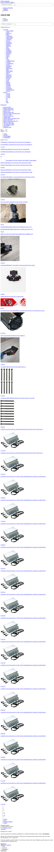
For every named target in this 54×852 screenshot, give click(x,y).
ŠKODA (8, 82)
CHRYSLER (9, 38)
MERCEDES (9, 68)
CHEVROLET (9, 37)
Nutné (3, 846)
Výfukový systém (8, 116)
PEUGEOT (8, 74)
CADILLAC (9, 35)
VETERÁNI (9, 88)
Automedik (3, 829)
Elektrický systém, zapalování (11, 113)
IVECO (8, 56)
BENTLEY (8, 33)
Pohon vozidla (7, 119)
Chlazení (6, 117)
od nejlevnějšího (7, 136)
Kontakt (5, 823)
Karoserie (7, 107)
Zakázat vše (3, 843)
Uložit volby (3, 850)
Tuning (6, 126)
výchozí (5, 133)
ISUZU (8, 54)
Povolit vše (8, 845)
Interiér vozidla (8, 108)
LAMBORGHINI (10, 61)
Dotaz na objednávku (5, 2)
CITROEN (8, 39)
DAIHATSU (9, 43)
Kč (6, 129)
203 (4, 813)
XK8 (7, 102)
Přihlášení (5, 9)
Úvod (4, 18)
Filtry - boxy (7, 114)
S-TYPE (8, 96)
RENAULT (9, 77)
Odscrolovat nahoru (5, 825)
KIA (7, 58)
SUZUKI (8, 86)
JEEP (7, 57)
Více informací (46, 833)
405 (4, 815)
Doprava (5, 819)
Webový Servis (7, 827)
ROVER (8, 78)
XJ (6, 100)
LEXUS (8, 64)
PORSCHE (8, 76)
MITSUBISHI (9, 71)
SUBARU (8, 84)
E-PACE (5, 92)
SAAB (7, 79)
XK (7, 101)
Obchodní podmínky (8, 821)
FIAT (7, 47)
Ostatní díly (7, 127)
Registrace (5, 10)
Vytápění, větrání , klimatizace (11, 118)
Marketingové (5, 849)
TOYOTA (8, 87)
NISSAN (8, 72)
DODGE (8, 44)
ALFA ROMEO (10, 30)
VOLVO (8, 91)
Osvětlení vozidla (8, 109)
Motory (6, 111)
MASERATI (9, 66)
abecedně (5, 135)
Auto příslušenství (8, 124)
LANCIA (8, 62)
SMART (8, 83)
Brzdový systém (8, 122)
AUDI (7, 32)
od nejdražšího (6, 137)
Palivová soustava (8, 112)
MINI (7, 69)
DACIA (8, 41)
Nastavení (3, 845)
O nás (4, 820)
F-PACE (8, 93)
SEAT (7, 81)
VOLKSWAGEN (10, 90)
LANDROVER (9, 63)
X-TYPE (8, 97)
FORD (7, 48)
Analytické (4, 848)
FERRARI (8, 46)
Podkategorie (3, 104)
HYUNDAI (9, 52)
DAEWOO (8, 42)
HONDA (8, 49)
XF (7, 98)
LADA (7, 59)
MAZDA (8, 67)
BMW (7, 34)
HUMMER (8, 51)
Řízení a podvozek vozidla (10, 121)
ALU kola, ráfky (8, 123)
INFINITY (8, 53)
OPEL (7, 73)
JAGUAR (5, 19)
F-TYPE (8, 95)
